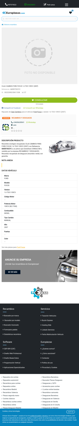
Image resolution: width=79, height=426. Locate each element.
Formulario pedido (10, 330)
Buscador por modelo (12, 320)
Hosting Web (46, 325)
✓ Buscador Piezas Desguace (51, 380)
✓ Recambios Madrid (9, 389)
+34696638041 (18, 122)
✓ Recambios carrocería (49, 392)
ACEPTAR (70, 412)
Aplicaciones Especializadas (14, 367)
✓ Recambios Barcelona (49, 377)
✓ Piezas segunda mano (10, 396)
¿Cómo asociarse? (48, 353)
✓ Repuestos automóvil (9, 380)
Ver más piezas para (13, 247)
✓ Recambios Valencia (9, 392)
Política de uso (47, 363)
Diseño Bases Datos (11, 358)
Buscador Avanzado (11, 325)
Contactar (45, 358)
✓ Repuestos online (8, 386)
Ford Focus (37, 112)
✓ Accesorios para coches (50, 386)
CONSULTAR (41, 100)
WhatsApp (32, 122)
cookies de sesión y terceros (39, 416)
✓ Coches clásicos (8, 399)
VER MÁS (13, 272)
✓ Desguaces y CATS (48, 383)
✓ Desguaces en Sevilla (49, 402)
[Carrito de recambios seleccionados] (70, 13)
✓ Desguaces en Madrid (49, 408)
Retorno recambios (11, 24)
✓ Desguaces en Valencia (50, 399)
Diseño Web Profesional (12, 353)
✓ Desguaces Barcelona (49, 396)
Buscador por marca (11, 316)
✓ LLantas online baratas (50, 389)
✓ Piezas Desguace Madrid (11, 408)
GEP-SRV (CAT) (9, 349)
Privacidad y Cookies (49, 367)
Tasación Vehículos (49, 316)
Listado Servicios (48, 330)
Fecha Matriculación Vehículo (52, 334)
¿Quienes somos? (48, 349)
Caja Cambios (16, 112)
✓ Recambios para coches (10, 383)
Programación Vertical (12, 363)
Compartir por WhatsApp (34, 108)
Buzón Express (47, 320)
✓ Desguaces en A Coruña (50, 405)
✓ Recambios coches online (11, 402)
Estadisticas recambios (12, 334)
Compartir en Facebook (12, 108)
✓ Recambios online (8, 405)
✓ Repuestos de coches (9, 377)
